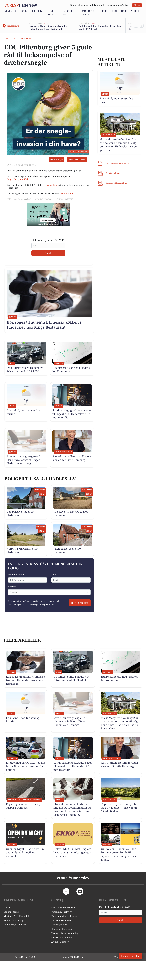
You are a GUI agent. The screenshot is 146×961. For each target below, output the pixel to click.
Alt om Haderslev (60, 941)
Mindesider (119, 11)
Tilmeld (137, 5)
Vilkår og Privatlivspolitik (16, 916)
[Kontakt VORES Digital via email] (79, 891)
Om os (7, 907)
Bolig (24, 11)
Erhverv (37, 11)
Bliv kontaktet (79, 603)
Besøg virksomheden (77, 159)
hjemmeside (66, 193)
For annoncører (11, 911)
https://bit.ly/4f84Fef (17, 179)
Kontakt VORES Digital (15, 920)
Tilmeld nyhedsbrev (131, 956)
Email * (55, 574)
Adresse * (12, 586)
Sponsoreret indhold (61, 937)
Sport (104, 11)
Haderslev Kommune (61, 929)
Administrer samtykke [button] (15, 924)
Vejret (135, 11)
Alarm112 (10, 11)
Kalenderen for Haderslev (64, 916)
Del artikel (54, 159)
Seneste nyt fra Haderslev (64, 907)
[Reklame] (48, 214)
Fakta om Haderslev (61, 920)
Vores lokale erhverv (61, 911)
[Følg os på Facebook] (66, 891)
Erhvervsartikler (59, 924)
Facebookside (52, 185)
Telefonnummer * (16, 574)
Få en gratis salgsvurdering (65, 933)
